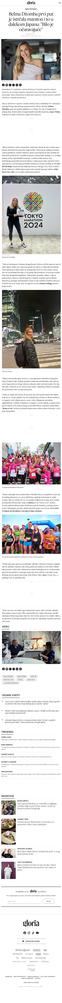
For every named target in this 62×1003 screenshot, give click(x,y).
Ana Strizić (32, 34)
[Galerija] (31, 59)
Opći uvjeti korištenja (48, 976)
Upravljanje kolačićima (31, 982)
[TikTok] (33, 933)
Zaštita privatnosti (20, 976)
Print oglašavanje (27, 978)
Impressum (8, 976)
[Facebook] (24, 933)
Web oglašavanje (33, 976)
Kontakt (38, 978)
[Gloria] (31, 3)
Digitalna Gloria (33, 941)
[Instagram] (29, 933)
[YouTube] (37, 933)
